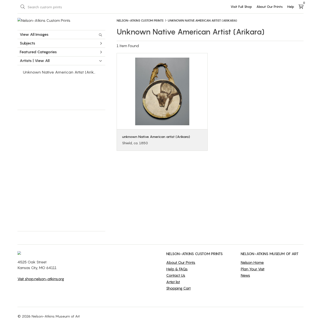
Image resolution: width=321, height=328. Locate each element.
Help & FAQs (177, 269)
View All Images (34, 34)
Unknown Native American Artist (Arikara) (62, 72)
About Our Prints (269, 7)
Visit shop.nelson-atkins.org (40, 279)
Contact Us (175, 275)
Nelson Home (252, 262)
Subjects (27, 43)
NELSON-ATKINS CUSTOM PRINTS (140, 20)
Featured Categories (38, 52)
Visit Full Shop (241, 7)
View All (42, 61)
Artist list (173, 282)
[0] (301, 7)
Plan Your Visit (252, 269)
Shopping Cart (178, 288)
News (245, 275)
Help (290, 7)
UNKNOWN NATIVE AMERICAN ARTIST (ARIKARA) (202, 20)
